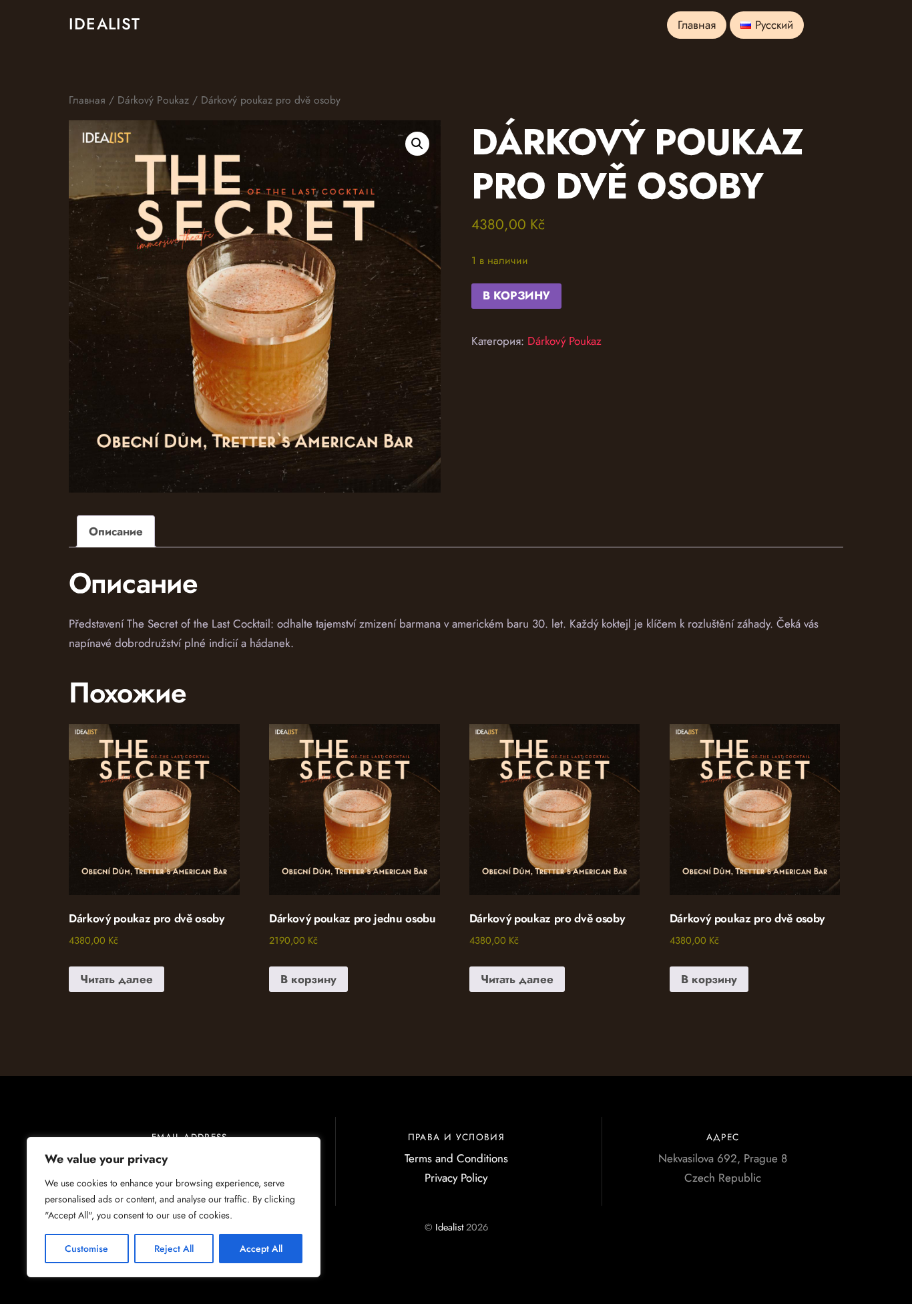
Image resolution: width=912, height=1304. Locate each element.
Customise (86, 1248)
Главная (697, 25)
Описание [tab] (116, 531)
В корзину (516, 295)
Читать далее (116, 979)
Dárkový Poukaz (153, 100)
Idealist (449, 1227)
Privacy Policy (456, 1178)
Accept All (261, 1248)
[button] (417, 144)
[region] (173, 1207)
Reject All (174, 1248)
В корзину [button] (308, 979)
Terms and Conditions (456, 1158)
